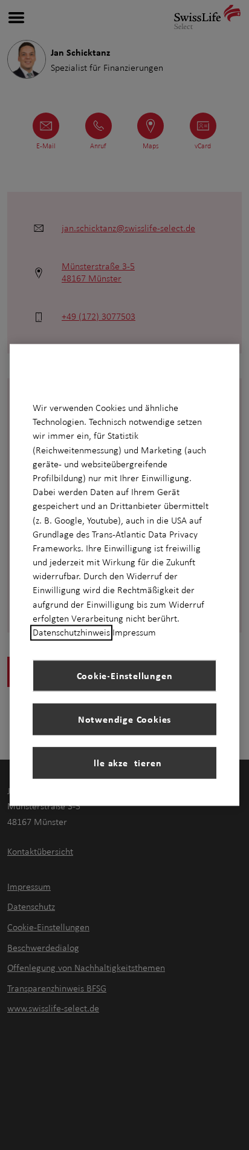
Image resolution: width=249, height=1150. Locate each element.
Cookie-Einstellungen (125, 675)
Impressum (134, 632)
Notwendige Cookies (124, 719)
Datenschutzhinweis (71, 632)
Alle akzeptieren (125, 762)
